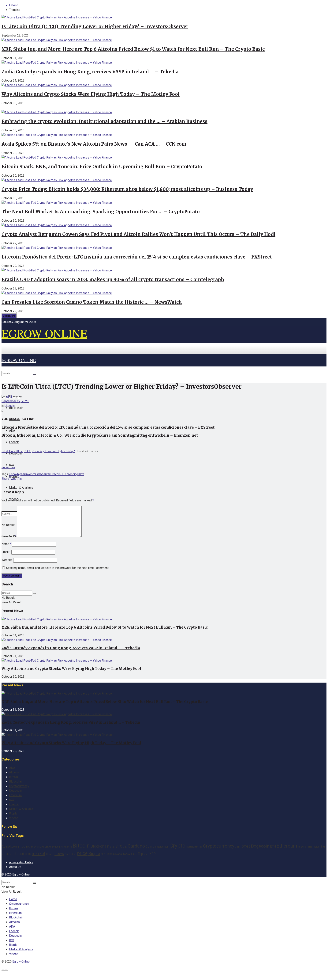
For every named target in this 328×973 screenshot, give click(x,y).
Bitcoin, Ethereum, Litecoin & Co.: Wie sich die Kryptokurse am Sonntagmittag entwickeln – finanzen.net (100, 435)
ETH (273, 846)
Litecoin (14, 442)
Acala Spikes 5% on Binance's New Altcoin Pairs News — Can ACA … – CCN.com (94, 144)
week (146, 854)
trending (72, 474)
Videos (13, 818)
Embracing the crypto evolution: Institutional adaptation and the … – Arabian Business (104, 121)
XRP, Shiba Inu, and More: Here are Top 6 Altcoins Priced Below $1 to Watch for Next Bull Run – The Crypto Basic (133, 49)
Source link (8, 467)
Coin (149, 846)
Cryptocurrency (19, 786)
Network (50, 854)
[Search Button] (34, 374)
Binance (67, 847)
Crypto (177, 846)
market (38, 854)
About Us (15, 867)
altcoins (24, 846)
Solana (117, 854)
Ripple (13, 813)
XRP (152, 853)
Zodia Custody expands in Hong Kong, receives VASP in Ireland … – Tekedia (90, 72)
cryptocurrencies (194, 847)
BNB (112, 847)
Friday (13, 474)
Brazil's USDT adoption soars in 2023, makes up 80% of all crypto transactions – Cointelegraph (113, 279)
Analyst (44, 847)
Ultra (81, 474)
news (59, 854)
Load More (9, 316)
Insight (316, 847)
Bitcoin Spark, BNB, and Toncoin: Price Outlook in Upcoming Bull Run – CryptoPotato (102, 167)
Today (126, 854)
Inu (323, 847)
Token (134, 854)
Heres (309, 847)
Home (13, 899)
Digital (238, 846)
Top (140, 854)
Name (6, 544)
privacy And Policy (21, 862)
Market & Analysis (21, 487)
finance (302, 847)
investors (7, 854)
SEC (103, 854)
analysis (35, 847)
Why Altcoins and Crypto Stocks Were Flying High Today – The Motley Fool (91, 94)
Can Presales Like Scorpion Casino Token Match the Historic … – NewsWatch (92, 302)
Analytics (53, 847)
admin (9, 396)
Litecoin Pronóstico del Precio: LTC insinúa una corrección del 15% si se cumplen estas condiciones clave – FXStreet (137, 257)
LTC (28, 854)
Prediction (70, 854)
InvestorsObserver (37, 474)
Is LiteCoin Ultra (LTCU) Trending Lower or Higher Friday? (38, 451)
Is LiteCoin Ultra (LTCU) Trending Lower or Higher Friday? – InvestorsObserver (95, 26)
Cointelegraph (161, 847)
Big (61, 847)
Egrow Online (21, 874)
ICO (11, 800)
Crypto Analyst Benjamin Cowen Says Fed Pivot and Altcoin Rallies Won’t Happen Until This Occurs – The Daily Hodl (138, 234)
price (82, 853)
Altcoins (14, 772)
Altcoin (12, 847)
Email (6, 552)
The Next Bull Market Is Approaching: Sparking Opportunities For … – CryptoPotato (101, 212)
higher (21, 474)
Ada (4, 846)
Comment (9, 536)
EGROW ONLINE (44, 333)
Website (7, 560)
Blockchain (16, 408)
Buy (125, 847)
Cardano (136, 846)
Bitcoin (13, 777)
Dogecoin (15, 453)
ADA (12, 430)
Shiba (109, 854)
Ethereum (15, 795)
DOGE (246, 846)
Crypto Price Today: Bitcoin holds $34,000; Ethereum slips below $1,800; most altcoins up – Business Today (127, 189)
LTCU (64, 474)
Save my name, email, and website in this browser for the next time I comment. (57, 568)
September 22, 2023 (15, 401)
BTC (118, 846)
